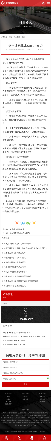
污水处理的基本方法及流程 (14, 267)
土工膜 (8, 396)
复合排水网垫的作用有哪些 (14, 262)
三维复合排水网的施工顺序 (14, 253)
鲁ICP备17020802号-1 (39, 431)
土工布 (8, 399)
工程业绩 (42, 396)
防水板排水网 (8, 404)
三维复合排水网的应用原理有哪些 (17, 276)
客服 (31, 439)
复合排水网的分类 (17, 229)
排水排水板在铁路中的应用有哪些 (17, 244)
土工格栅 (8, 401)
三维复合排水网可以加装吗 (14, 258)
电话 (19, 439)
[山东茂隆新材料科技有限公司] (9, 3)
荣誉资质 (25, 399)
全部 (5, 303)
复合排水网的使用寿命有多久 (15, 272)
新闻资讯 (42, 399)
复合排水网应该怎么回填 (20, 233)
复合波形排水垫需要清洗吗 (14, 286)
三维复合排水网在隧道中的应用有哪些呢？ (20, 281)
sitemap (42, 401)
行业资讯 (17, 37)
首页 (10, 37)
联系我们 (25, 396)
